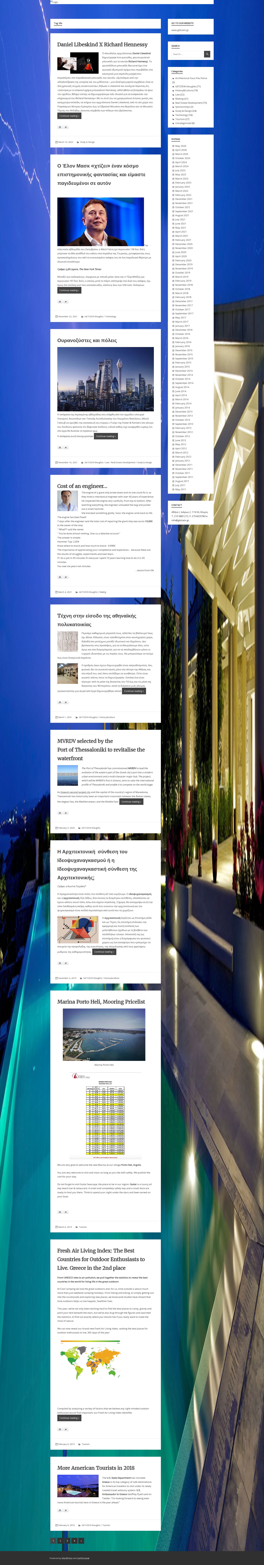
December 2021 (184, 199)
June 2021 (180, 223)
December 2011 (184, 464)
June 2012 (180, 440)
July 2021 (180, 219)
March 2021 (181, 235)
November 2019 (184, 268)
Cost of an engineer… (82, 486)
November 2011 (184, 468)
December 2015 (184, 350)
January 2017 (182, 325)
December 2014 (184, 370)
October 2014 (182, 378)
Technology (110, 316)
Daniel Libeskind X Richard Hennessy (102, 45)
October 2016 (182, 333)
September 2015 (184, 358)
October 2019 (182, 272)
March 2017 (181, 321)
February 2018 (183, 297)
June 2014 (180, 391)
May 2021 (180, 227)
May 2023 (180, 174)
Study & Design (87, 142)
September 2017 (184, 313)
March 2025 (181, 154)
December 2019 (184, 264)
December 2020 (184, 244)
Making (103, 592)
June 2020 (180, 252)
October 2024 (182, 158)
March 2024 (181, 166)
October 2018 (182, 289)
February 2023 (183, 182)
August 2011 (182, 481)
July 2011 (180, 485)
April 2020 (181, 256)
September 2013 (184, 424)
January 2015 (182, 366)
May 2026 (180, 145)
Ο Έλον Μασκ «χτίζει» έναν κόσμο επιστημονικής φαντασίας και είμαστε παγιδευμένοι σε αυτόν (101, 174)
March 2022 (181, 190)
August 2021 (182, 215)
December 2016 (184, 329)
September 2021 (184, 211)
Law (107, 462)
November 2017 (184, 305)
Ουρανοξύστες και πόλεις (87, 340)
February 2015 (183, 362)
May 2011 (180, 489)
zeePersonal (83, 1558)
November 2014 (184, 374)
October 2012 (182, 436)
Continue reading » (69, 115)
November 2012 (184, 432)
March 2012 (181, 452)
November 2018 (184, 284)
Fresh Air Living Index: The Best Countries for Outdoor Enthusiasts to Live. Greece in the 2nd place (101, 1259)
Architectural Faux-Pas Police (191, 78)
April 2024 (181, 162)
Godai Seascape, (89, 1184)
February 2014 (183, 403)
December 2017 (184, 301)
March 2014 (181, 399)
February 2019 (183, 280)
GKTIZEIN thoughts (94, 316)
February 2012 (183, 456)
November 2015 (184, 354)
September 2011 (184, 477)
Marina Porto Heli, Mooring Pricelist (101, 1002)
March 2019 (181, 276)
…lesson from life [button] (144, 570)
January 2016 (182, 346)
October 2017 (182, 309)
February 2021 (183, 239)
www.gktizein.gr (180, 30)
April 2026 (181, 149)
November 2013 (184, 415)
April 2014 (181, 395)
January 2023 (182, 186)
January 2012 (182, 460)
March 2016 (181, 338)
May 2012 (180, 444)
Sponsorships (182, 106)
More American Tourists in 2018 (96, 1468)
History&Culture (107, 717)
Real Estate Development (123, 462)
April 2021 (181, 231)
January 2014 (182, 407)
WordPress (67, 1558)
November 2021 (184, 203)
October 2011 (182, 473)
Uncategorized (183, 123)
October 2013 (182, 419)
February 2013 (183, 427)
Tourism (83, 1227)
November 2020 (184, 248)
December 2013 (184, 411)
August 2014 (182, 387)
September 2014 (184, 383)
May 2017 (180, 317)
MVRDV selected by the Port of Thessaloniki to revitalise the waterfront (101, 750)
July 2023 (180, 170)
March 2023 (181, 178)
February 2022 (183, 195)
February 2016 (183, 342)
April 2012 (181, 448)
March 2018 (181, 293)
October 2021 (182, 207)
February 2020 (183, 260)
